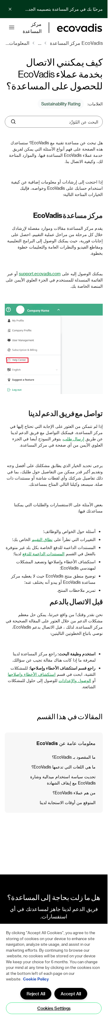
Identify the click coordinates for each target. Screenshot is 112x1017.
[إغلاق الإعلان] (10, 9)
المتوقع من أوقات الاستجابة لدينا (68, 802)
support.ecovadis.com (40, 273)
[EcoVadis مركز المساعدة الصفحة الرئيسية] (79, 28)
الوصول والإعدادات (75, 680)
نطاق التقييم (42, 539)
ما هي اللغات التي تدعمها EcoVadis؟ (63, 766)
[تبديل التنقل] (11, 27)
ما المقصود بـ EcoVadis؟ (74, 757)
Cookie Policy (36, 979)
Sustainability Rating (60, 103)
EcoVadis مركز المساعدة (76, 43)
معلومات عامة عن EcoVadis (66, 743)
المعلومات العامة (17, 43)
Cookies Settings (53, 1008)
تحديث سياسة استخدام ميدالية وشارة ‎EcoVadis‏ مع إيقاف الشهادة (63, 779)
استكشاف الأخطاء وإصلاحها (32, 674)
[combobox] (58, 121)
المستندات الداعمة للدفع (43, 553)
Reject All (36, 993)
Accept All (71, 993)
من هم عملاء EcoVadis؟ (74, 792)
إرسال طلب (73, 438)
